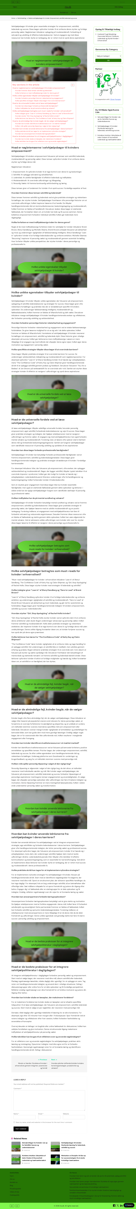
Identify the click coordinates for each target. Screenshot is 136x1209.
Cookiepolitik (14, 1195)
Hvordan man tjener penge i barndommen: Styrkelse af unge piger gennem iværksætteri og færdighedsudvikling (97, 1182)
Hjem (15, 7)
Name (16, 1114)
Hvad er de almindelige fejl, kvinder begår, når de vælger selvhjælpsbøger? (40, 121)
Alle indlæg (119, 7)
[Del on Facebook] (114, 1206)
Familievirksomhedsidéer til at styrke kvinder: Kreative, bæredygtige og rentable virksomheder (95, 1191)
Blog (11, 1185)
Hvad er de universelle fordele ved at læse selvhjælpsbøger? (35, 103)
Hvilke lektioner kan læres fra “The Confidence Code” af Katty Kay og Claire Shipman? (44, 118)
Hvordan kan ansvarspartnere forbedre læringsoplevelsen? (35, 134)
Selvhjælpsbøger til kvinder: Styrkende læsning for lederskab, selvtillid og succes (73, 1145)
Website (66, 1114)
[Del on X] (118, 1206)
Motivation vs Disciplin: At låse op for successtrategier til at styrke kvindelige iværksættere (73, 1158)
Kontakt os (64, 12)
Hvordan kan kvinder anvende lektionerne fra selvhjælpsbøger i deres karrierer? (43, 129)
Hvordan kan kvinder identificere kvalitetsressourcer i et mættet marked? (40, 124)
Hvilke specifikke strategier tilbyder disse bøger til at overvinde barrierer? (40, 101)
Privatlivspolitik (15, 1189)
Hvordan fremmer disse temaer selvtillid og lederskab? (33, 91)
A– (18, 2)
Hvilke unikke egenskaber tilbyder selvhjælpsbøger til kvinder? (36, 96)
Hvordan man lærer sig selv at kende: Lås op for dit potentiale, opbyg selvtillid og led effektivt (98, 1177)
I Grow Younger (115, 99)
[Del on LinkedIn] (121, 1206)
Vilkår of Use (14, 1192)
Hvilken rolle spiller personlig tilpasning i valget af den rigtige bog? (37, 126)
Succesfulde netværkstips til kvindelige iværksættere (89, 1187)
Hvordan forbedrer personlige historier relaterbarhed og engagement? (39, 98)
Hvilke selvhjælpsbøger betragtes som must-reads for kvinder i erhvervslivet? (42, 111)
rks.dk (68, 6)
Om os (73, 12)
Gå (108, 60)
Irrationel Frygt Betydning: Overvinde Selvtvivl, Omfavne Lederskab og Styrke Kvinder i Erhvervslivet (108, 37)
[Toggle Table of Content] (71, 85)
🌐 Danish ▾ (129, 1205)
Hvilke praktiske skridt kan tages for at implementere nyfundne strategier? (40, 131)
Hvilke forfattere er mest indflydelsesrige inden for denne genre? (37, 93)
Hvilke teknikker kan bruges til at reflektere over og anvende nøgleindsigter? (41, 141)
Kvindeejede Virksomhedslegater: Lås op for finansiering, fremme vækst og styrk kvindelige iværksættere (97, 1197)
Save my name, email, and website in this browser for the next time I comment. (44, 1122)
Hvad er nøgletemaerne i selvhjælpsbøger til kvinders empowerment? (39, 88)
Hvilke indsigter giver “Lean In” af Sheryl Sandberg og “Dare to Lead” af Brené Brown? (44, 114)
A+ (13, 2)
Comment (18, 1089)
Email (40, 1114)
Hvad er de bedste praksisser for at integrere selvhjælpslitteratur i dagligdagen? (43, 136)
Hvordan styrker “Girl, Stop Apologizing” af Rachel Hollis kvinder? (37, 116)
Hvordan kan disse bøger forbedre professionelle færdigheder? (36, 106)
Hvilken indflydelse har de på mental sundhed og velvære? (35, 108)
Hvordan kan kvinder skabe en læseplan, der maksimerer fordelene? (38, 139)
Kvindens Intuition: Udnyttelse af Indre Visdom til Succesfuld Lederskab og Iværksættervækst (34, 1158)
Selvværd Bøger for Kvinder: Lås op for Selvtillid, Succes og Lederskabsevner (34, 1145)
